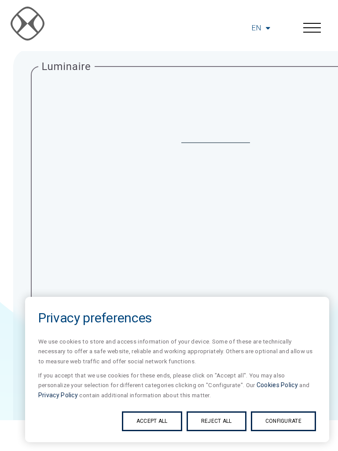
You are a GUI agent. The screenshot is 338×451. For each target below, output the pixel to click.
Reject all (216, 421)
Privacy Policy (58, 395)
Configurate (283, 421)
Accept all (152, 421)
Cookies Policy (277, 384)
